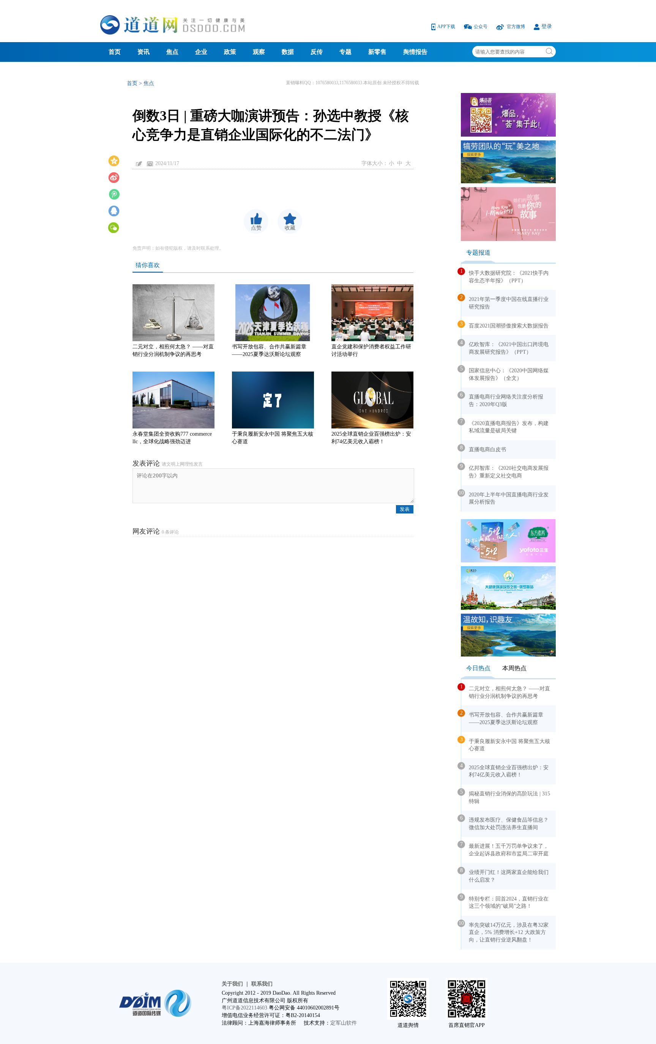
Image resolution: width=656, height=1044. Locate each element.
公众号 (481, 26)
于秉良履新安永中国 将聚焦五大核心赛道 (272, 437)
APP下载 (446, 26)
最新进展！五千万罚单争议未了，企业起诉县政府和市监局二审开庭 (505, 849)
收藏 (290, 228)
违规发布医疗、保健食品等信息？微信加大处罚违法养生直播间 (505, 822)
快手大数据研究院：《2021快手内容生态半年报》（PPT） (505, 275)
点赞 (256, 228)
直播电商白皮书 (483, 448)
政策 (230, 52)
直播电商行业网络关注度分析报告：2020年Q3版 (502, 399)
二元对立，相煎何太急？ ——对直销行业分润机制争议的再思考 (173, 350)
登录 (546, 26)
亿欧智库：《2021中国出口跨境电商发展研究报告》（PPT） (505, 347)
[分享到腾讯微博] (114, 193)
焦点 (172, 52)
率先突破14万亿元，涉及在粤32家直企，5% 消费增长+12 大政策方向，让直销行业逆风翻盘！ (505, 931)
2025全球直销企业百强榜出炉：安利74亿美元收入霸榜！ (371, 437)
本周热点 (514, 668)
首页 (115, 52)
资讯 (143, 52)
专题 (345, 52)
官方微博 (516, 26)
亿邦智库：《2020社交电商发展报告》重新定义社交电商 (505, 471)
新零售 (377, 52)
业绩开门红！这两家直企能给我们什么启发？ (505, 875)
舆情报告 (415, 52)
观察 (259, 52)
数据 (288, 52)
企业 (201, 52)
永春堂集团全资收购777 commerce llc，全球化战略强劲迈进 (172, 437)
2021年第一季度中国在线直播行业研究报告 (505, 302)
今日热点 (478, 668)
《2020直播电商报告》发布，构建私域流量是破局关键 (505, 426)
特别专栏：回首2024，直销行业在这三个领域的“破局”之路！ (505, 901)
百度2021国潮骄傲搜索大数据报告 (505, 325)
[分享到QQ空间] (114, 160)
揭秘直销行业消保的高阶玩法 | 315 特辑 (505, 796)
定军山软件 (343, 1023)
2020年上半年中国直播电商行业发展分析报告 (505, 497)
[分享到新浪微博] (114, 177)
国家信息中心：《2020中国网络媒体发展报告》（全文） (505, 373)
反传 (317, 52)
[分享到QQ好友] (114, 210)
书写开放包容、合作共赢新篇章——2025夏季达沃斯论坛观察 (269, 350)
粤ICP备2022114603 (244, 1008)
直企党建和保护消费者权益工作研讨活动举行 (371, 350)
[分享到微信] (114, 227)
